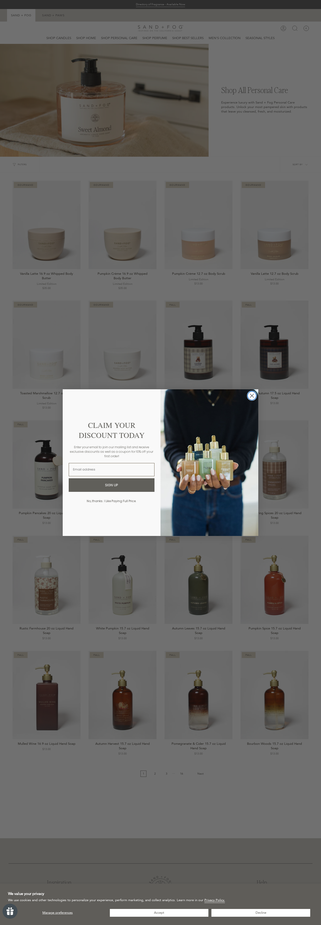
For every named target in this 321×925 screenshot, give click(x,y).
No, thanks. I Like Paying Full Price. (111, 501)
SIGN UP (111, 485)
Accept (159, 912)
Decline (261, 912)
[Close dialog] (252, 395)
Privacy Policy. (214, 900)
